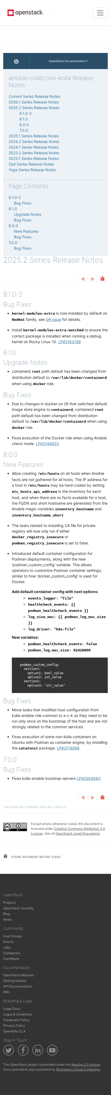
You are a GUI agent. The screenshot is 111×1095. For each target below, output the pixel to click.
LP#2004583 (88, 778)
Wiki (6, 992)
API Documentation (17, 986)
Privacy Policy (14, 1026)
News (7, 919)
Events (8, 942)
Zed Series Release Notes (31, 164)
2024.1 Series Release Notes (34, 147)
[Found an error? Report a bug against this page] (102, 279)
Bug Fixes (22, 203)
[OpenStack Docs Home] (16, 61)
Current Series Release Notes (34, 96)
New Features (26, 231)
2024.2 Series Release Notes (34, 141)
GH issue (53, 319)
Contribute (11, 959)
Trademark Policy (16, 1020)
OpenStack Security (18, 908)
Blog (6, 914)
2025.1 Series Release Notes (34, 136)
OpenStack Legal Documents (78, 833)
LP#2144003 (47, 443)
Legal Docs (11, 1009)
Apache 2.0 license (85, 1064)
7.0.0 (23, 130)
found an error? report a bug (36, 857)
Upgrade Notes (27, 214)
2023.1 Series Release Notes (34, 158)
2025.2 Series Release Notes (34, 107)
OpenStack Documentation (67, 61)
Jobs (7, 947)
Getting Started (14, 981)
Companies (11, 953)
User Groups (12, 936)
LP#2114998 (68, 748)
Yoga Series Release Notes (32, 169)
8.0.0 (24, 124)
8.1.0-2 (25, 113)
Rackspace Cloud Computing (78, 1069)
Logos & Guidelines (17, 1014)
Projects (9, 902)
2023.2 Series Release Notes (34, 152)
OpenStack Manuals (18, 975)
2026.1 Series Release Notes (34, 102)
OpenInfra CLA (14, 1031)
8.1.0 (23, 119)
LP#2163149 (69, 341)
